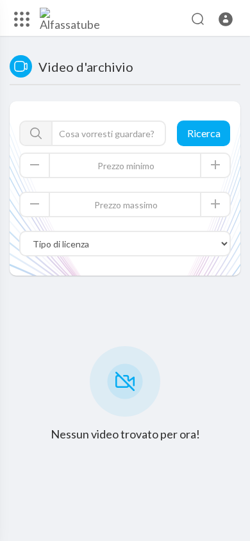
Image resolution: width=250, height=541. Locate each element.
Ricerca (204, 133)
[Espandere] (21, 19)
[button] (225, 19)
